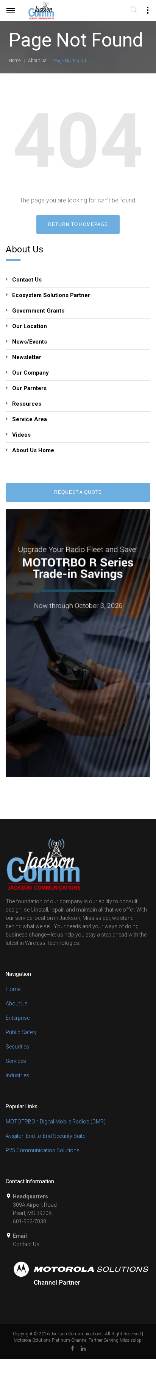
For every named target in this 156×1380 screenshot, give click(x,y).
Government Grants (38, 310)
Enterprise (18, 1018)
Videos (21, 434)
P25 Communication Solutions (43, 1150)
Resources (26, 403)
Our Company (30, 372)
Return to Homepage (78, 224)
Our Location (29, 326)
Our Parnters (29, 388)
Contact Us (27, 279)
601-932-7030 (29, 1221)
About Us (37, 60)
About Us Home (33, 450)
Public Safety (21, 1032)
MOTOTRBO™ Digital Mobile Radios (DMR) (56, 1122)
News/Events (29, 341)
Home (14, 60)
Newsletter (26, 357)
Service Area (29, 419)
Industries (17, 1075)
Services (16, 1061)
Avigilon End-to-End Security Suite (45, 1136)
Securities (17, 1047)
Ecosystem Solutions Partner (51, 295)
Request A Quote (78, 492)
